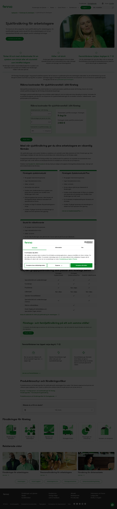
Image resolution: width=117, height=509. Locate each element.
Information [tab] (58, 247)
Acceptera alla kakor (81, 265)
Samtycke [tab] (34, 247)
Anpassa (57, 265)
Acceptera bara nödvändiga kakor (35, 265)
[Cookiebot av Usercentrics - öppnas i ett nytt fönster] (86, 242)
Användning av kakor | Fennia (68, 259)
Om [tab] (82, 247)
